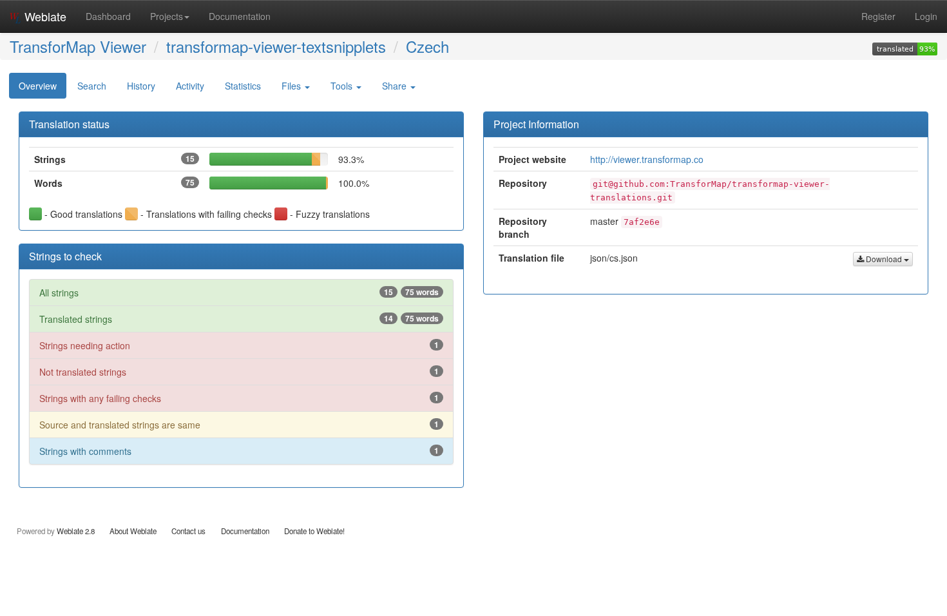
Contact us (188, 531)
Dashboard (108, 16)
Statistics (243, 85)
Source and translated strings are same (239, 424)
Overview (38, 85)
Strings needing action (239, 345)
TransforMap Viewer (78, 46)
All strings (239, 292)
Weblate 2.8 (76, 531)
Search (91, 85)
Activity (190, 85)
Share (395, 85)
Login (926, 16)
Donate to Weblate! (314, 531)
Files (292, 85)
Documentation (240, 16)
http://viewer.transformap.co (646, 159)
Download (884, 258)
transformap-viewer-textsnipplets (276, 46)
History (141, 85)
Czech (427, 46)
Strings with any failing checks (239, 398)
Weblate (43, 16)
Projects (166, 16)
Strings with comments (239, 451)
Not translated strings (239, 371)
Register (878, 16)
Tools (342, 85)
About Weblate (133, 531)
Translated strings (239, 319)
